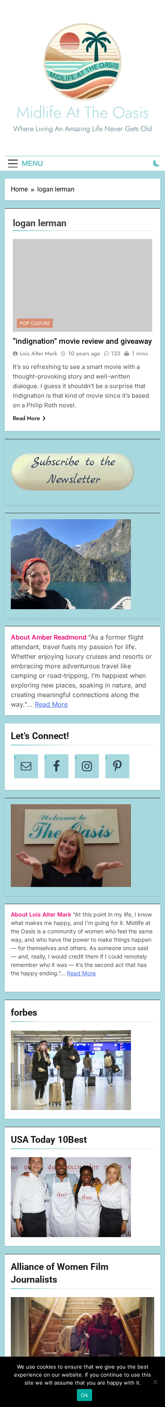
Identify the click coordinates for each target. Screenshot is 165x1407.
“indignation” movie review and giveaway (82, 341)
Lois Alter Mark (38, 353)
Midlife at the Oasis (82, 112)
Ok (84, 1395)
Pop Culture (35, 323)
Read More (26, 418)
